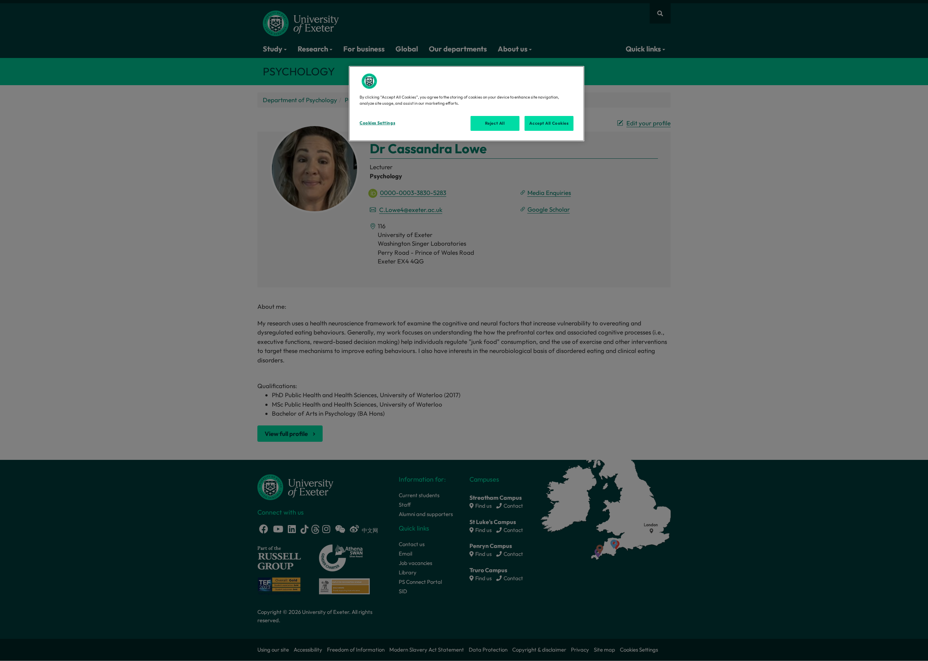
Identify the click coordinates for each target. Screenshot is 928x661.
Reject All (495, 123)
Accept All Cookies (548, 123)
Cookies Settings (377, 122)
